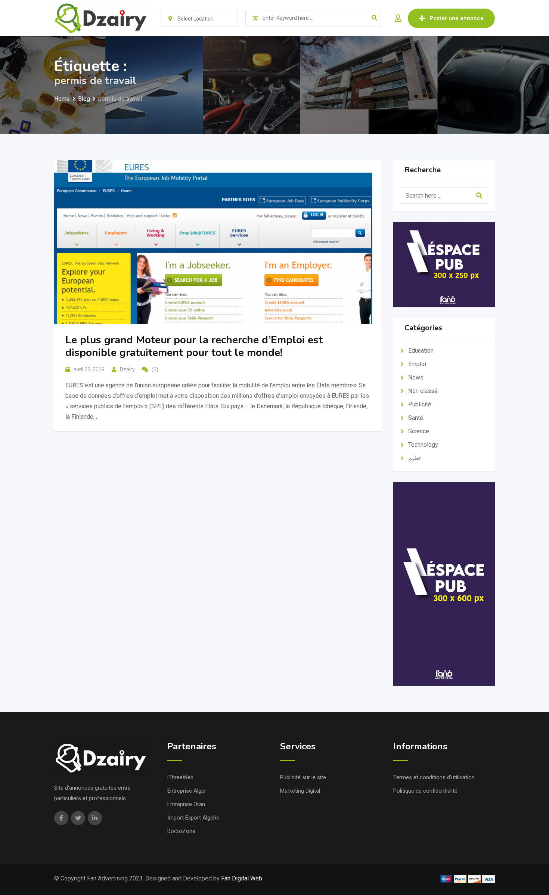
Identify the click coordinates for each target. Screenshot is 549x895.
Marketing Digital (300, 790)
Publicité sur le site (303, 777)
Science (418, 431)
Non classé (423, 390)
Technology (423, 444)
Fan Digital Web (241, 878)
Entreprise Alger (186, 790)
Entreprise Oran (186, 804)
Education (421, 350)
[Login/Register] (398, 18)
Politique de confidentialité (425, 790)
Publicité (419, 404)
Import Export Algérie (193, 817)
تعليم (414, 458)
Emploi (417, 364)
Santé (415, 417)
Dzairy (127, 369)
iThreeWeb (180, 777)
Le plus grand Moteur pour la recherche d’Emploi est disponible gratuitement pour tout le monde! (194, 346)
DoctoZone (181, 831)
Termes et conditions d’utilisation (434, 777)
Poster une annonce (456, 18)
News (416, 377)
